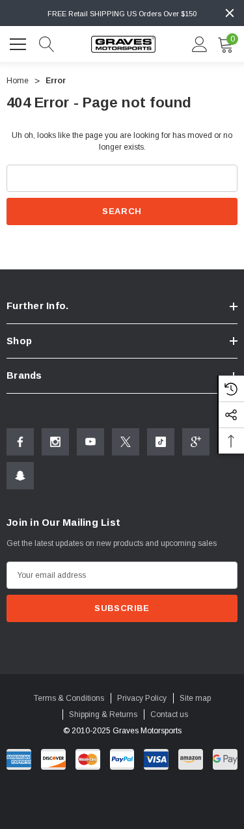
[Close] (230, 13)
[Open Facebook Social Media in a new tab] (20, 441)
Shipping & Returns (103, 714)
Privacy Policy (142, 698)
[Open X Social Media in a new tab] (125, 441)
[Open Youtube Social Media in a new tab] (90, 441)
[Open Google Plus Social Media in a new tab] (196, 441)
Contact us (169, 714)
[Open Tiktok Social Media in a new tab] (160, 441)
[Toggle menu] (19, 42)
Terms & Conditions (69, 698)
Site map (195, 698)
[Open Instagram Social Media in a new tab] (55, 441)
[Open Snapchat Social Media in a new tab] (20, 475)
